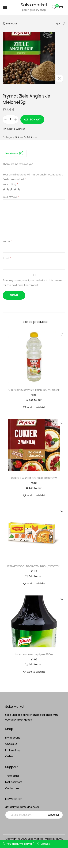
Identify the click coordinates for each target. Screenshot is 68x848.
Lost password (13, 782)
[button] (14, 128)
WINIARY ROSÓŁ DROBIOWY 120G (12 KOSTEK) (34, 566)
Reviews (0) (14, 153)
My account (12, 737)
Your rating (10, 184)
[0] (54, 7)
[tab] (34, 153)
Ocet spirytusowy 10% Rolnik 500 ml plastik (33, 390)
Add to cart (32, 119)
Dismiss (45, 844)
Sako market (34, 5)
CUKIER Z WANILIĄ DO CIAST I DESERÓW (34, 478)
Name (7, 241)
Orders (9, 756)
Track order (12, 776)
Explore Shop (13, 750)
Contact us (12, 788)
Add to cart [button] (36, 400)
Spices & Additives (26, 137)
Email (7, 258)
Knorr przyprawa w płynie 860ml (34, 654)
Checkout (11, 744)
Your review (11, 197)
